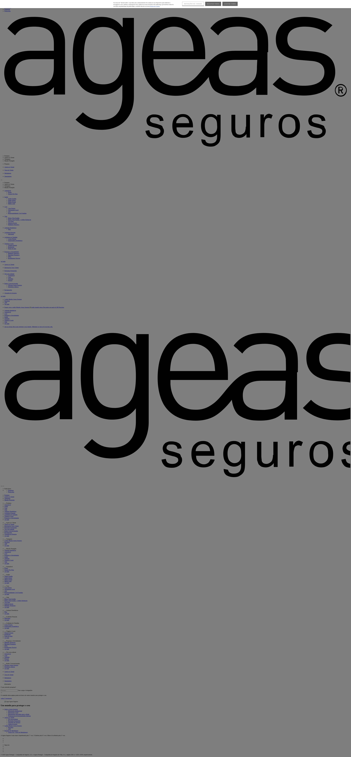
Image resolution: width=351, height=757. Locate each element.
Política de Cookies (155, 6)
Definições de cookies (193, 4)
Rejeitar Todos (213, 4)
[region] (175, 4)
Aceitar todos (230, 4)
